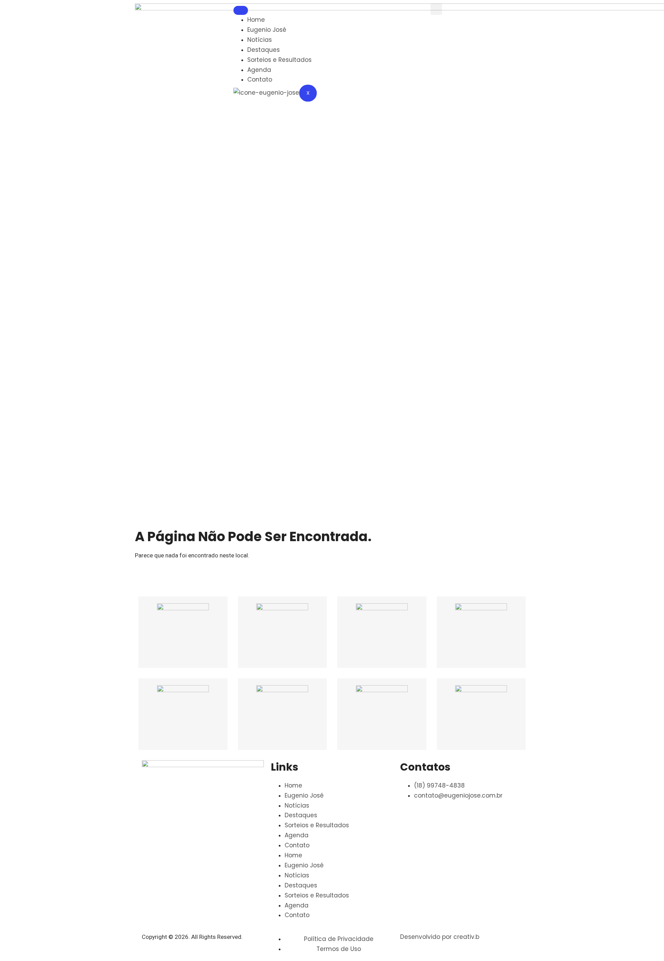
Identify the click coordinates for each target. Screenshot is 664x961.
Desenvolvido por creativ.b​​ (439, 937)
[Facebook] (340, 12)
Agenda (259, 70)
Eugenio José (266, 30)
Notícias (259, 40)
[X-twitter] (340, 32)
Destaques (263, 50)
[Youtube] (378, 12)
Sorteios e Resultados (279, 60)
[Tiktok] (415, 12)
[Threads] (396, 12)
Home (256, 20)
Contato (259, 79)
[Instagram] (359, 12)
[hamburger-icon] (240, 10)
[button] (436, 9)
